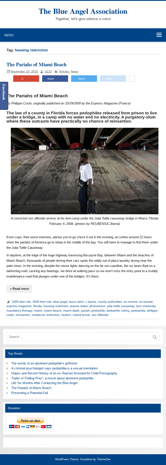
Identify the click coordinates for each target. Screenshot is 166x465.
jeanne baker (79, 306)
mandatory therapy (19, 310)
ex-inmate (146, 301)
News (74, 71)
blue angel (60, 301)
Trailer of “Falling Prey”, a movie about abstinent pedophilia (52, 378)
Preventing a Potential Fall (29, 393)
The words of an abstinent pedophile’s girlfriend (44, 363)
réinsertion (23, 315)
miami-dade (71, 310)
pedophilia (138, 310)
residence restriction (45, 315)
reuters (66, 315)
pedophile (98, 310)
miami (38, 310)
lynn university (145, 306)
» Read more (19, 288)
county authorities (110, 301)
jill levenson (97, 306)
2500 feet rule (41, 301)
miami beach (52, 310)
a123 (48, 71)
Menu (9, 35)
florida (37, 306)
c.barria (91, 301)
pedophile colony (118, 310)
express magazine (19, 306)
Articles (64, 71)
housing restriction (56, 306)
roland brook (81, 315)
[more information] (131, 79)
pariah (85, 310)
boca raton (76, 301)
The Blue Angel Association (83, 10)
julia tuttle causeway (120, 306)
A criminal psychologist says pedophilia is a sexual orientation (54, 368)
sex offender (100, 315)
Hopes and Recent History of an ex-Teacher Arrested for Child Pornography (64, 373)
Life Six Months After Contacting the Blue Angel (44, 383)
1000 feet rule (21, 301)
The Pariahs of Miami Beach (36, 64)
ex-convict (130, 301)
